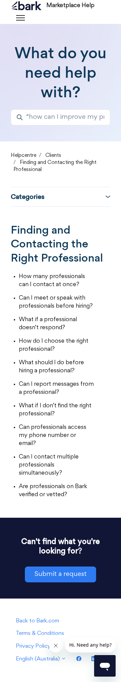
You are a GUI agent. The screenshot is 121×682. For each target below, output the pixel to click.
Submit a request (60, 574)
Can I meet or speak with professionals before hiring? (56, 302)
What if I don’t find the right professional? (55, 410)
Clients (53, 155)
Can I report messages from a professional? (56, 388)
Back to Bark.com (37, 621)
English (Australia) (38, 659)
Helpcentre (23, 155)
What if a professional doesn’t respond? (48, 324)
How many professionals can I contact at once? (52, 280)
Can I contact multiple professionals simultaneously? (49, 465)
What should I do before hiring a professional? (51, 367)
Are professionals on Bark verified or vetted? (53, 491)
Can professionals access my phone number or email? (52, 435)
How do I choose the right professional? (53, 345)
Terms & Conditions (40, 633)
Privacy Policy (33, 646)
